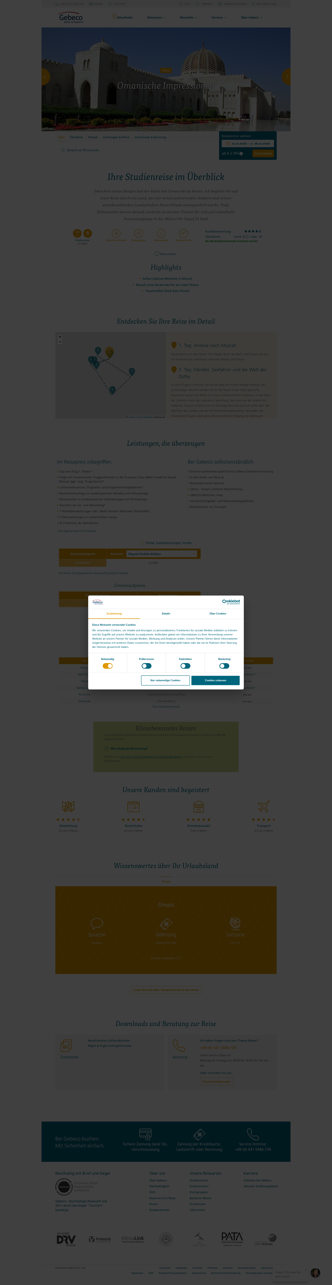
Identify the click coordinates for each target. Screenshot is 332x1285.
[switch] (146, 666)
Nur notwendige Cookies (165, 680)
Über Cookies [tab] (218, 613)
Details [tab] (166, 613)
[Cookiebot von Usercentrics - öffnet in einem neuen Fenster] (225, 602)
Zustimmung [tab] (114, 613)
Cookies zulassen (215, 680)
